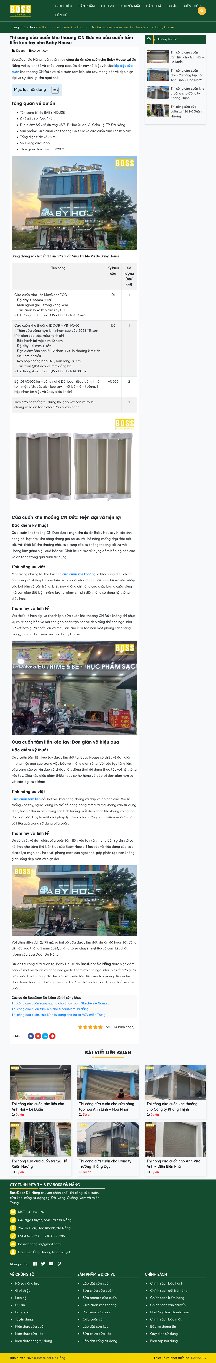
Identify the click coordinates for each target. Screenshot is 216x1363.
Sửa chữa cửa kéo (97, 1334)
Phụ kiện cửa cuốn (97, 1312)
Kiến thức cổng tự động (33, 1341)
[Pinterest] (59, 1264)
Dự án (172, 6)
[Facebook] (34, 1264)
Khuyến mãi (130, 6)
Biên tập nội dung (164, 1341)
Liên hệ (61, 15)
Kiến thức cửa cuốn (30, 1327)
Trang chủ (17, 27)
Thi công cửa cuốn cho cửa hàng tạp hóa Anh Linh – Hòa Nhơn (187, 75)
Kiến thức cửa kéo (29, 1334)
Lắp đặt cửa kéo (96, 1327)
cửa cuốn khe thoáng (79, 574)
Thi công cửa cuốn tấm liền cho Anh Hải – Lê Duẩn (187, 57)
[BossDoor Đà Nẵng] (20, 10)
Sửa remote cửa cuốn (100, 1298)
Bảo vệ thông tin (163, 1327)
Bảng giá (153, 6)
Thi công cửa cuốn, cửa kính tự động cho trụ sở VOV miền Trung (58, 1014)
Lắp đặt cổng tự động (100, 1341)
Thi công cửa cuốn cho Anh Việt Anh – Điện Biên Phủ (173, 1164)
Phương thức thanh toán (169, 1312)
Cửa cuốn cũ (93, 1319)
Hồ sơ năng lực (27, 1283)
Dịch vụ (107, 6)
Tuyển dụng (24, 1319)
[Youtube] (51, 1264)
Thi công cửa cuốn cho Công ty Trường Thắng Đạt (105, 1164)
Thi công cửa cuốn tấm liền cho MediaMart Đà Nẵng (50, 1009)
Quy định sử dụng (164, 1334)
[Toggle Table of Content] (53, 90)
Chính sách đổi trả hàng (169, 1291)
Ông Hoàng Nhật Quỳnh (52, 1252)
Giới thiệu (63, 6)
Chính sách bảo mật (166, 1319)
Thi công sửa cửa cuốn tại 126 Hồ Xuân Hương (186, 111)
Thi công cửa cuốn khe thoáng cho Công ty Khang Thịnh (187, 93)
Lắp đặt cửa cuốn (97, 1283)
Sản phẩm (86, 6)
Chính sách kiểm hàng (167, 1298)
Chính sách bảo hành (166, 1283)
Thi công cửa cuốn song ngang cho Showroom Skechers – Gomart (60, 1003)
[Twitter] (43, 1264)
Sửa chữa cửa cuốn (98, 1291)
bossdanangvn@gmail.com (39, 1244)
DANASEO (198, 1358)
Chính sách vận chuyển (168, 1305)
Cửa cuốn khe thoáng (100, 1305)
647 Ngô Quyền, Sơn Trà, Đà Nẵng (45, 1220)
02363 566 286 (53, 1236)
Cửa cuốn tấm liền (26, 799)
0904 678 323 (28, 1236)
